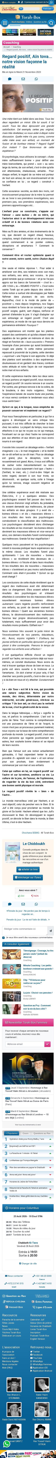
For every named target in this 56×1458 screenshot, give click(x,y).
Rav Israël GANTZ (14, 1441)
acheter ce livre (29, 869)
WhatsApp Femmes (42, 1364)
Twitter (36, 1352)
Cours (25, 1133)
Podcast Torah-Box (39, 1335)
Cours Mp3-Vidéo (10, 1329)
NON (36, 896)
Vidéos (29, 22)
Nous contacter (15, 1276)
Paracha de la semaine (13, 1319)
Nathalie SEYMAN (30, 1015)
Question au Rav (40, 22)
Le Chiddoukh (34, 844)
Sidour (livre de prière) (41, 1323)
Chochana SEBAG (30, 833)
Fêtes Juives (8, 1323)
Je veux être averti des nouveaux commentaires (29, 937)
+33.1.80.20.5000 (43, 1276)
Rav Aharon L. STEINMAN (14, 1396)
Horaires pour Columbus (23, 1208)
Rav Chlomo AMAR (42, 1419)
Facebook (37, 1355)
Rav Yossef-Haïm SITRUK (41, 1443)
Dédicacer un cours (11, 1335)
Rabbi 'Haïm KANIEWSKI (42, 1396)
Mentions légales (10, 1361)
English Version (37, 1339)
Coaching (17, 47)
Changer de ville (29, 1263)
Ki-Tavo (33, 1242)
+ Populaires (11, 1133)
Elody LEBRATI (29, 999)
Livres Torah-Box (38, 1329)
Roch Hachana (18, 22)
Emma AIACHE (29, 974)
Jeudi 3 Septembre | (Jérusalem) (28, 1089)
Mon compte (10, 2)
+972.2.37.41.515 (15, 1283)
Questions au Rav (42, 1133)
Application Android (42, 1371)
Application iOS (40, 1368)
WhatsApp (37, 1361)
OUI (22, 896)
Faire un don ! (8, 1358)
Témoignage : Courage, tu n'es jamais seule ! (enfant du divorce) (38, 953)
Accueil (6, 47)
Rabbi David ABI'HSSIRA (14, 1419)
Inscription (35, 1332)
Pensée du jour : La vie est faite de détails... (28, 919)
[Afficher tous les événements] (19, 2)
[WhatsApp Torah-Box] (51, 2)
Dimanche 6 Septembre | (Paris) (27, 1101)
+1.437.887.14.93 (43, 1283)
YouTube (37, 1358)
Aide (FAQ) (7, 1368)
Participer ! (48, 9)
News (5, 1326)
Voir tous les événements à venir (28, 1125)
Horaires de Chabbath (40, 1326)
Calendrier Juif (37, 1319)
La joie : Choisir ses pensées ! (38, 993)
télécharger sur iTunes (29, 877)
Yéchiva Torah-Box (11, 1332)
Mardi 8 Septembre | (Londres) (26, 1114)
